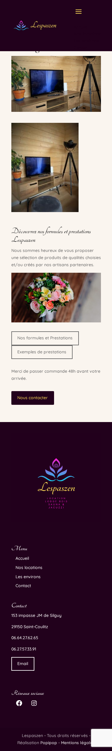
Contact (23, 585)
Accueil (22, 558)
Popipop (48, 742)
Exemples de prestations (41, 352)
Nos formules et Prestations (45, 338)
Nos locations (29, 567)
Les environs (28, 576)
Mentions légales (78, 742)
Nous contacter (32, 397)
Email (22, 663)
